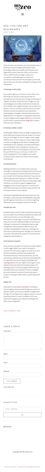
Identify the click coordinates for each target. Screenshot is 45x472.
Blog (18, 310)
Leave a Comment (10, 310)
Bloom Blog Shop (34, 467)
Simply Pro (21, 467)
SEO (12, 215)
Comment (7, 331)
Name (6, 354)
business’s (26, 287)
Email (5, 362)
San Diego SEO (28, 120)
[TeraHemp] (7, 426)
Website (6, 371)
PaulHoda (14, 195)
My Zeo (22, 7)
